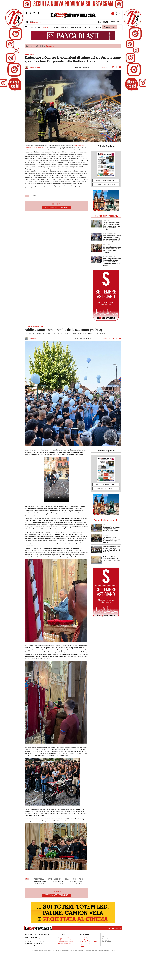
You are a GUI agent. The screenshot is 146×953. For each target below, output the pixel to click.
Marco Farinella (38, 879)
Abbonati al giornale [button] (105, 184)
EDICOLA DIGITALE (105, 22)
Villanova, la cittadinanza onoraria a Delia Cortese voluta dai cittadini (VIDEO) (112, 249)
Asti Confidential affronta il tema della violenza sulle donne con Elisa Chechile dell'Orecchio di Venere (112, 261)
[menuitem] (34, 27)
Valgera (79, 883)
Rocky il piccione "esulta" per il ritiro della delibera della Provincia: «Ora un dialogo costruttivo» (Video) (111, 226)
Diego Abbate (58, 881)
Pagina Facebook (28, 13)
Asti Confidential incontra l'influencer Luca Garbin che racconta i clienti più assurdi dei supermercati (112, 238)
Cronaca (50, 46)
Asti (61, 883)
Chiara (66, 879)
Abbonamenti (114, 22)
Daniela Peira (33, 338)
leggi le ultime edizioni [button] (105, 180)
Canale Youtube (35, 13)
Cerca (112, 13)
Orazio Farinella (54, 879)
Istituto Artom (40, 883)
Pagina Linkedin (40, 13)
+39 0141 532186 (64, 938)
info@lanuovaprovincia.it (64, 940)
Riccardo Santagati (34, 67)
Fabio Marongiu (78, 879)
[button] (117, 13)
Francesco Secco (39, 881)
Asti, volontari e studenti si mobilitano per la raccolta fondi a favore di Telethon (111, 549)
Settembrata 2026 (35, 22)
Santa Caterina (76, 881)
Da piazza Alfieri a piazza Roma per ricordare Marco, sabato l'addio (111, 528)
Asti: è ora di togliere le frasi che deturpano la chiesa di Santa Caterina (111, 558)
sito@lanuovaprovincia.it (64, 943)
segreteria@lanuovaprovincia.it (66, 941)
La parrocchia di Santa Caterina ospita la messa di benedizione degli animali (111, 539)
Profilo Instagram (31, 13)
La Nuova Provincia (37, 46)
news (34, 195)
